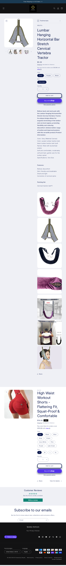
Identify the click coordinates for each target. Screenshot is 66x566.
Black (57, 75)
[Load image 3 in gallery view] (21, 51)
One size (42, 82)
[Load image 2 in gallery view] (16, 51)
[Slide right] (31, 52)
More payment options (49, 104)
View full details (55, 481)
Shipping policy (58, 557)
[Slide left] (6, 52)
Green (48, 438)
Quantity (39, 86)
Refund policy (30, 557)
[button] (3, 8)
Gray (40, 438)
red (40, 434)
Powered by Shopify (20, 557)
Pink (52, 442)
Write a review (33, 500)
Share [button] (40, 374)
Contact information (57, 559)
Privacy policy (39, 557)
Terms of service (48, 557)
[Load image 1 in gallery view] (10, 51)
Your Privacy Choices (33, 530)
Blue (55, 434)
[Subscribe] (46, 520)
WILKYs (13, 557)
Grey (40, 75)
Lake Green (51, 446)
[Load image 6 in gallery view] (26, 51)
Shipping (39, 64)
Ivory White (42, 442)
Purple (49, 75)
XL (56, 452)
